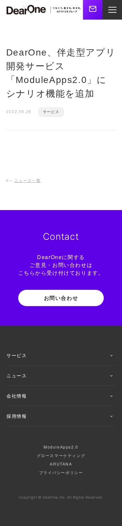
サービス (17, 355)
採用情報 (17, 416)
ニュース (17, 375)
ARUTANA (61, 464)
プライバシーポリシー (61, 472)
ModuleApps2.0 (61, 447)
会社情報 (17, 395)
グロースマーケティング (61, 455)
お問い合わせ (61, 298)
